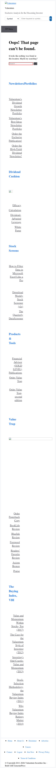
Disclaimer (33, 740)
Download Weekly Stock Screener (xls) (17, 299)
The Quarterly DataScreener (16, 314)
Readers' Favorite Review (15, 554)
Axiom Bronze (16, 564)
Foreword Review (15, 543)
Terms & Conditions (28, 758)
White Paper (18, 228)
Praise (16, 571)
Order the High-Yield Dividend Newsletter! (16, 151)
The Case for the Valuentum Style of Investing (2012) (17, 643)
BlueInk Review (15, 535)
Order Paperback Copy (14, 517)
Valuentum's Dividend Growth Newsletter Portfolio (15, 106)
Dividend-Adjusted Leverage (15, 218)
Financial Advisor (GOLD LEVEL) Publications (15, 365)
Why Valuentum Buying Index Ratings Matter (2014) (16, 714)
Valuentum (9, 8)
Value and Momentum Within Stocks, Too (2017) (17, 622)
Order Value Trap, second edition (15, 395)
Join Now (30, 752)
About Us (20, 740)
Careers (28, 747)
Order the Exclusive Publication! (15, 137)
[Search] (50, 18)
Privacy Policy (44, 752)
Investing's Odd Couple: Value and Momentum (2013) (17, 664)
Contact (9, 752)
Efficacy (17, 205)
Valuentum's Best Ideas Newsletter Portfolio (15, 123)
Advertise (44, 740)
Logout (19, 752)
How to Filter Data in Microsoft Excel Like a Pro (16, 273)
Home (10, 740)
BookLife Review (15, 527)
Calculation (15, 210)
